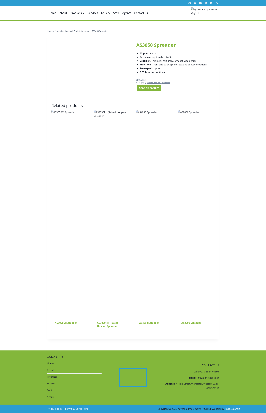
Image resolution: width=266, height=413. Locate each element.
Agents (126, 13)
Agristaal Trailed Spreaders (157, 82)
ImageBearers (232, 408)
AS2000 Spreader (191, 322)
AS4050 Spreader (149, 322)
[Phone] (206, 3)
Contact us (141, 13)
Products (52, 376)
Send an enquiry (149, 88)
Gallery (105, 13)
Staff (116, 13)
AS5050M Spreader (66, 322)
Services (93, 13)
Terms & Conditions (77, 408)
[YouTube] (200, 3)
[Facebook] (189, 3)
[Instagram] (195, 3)
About (63, 13)
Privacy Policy (54, 408)
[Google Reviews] (216, 3)
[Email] (211, 3)
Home (52, 13)
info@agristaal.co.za (208, 377)
